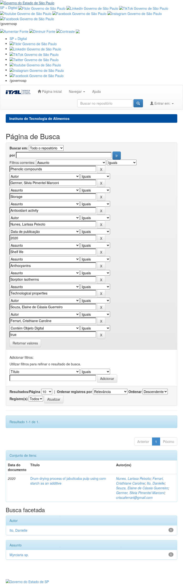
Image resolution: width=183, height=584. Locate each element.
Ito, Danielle (156, 483)
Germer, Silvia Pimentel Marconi (140, 492)
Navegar (76, 91)
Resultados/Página (25, 391)
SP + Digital (8, 7)
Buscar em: (19, 148)
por (12, 155)
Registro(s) (19, 398)
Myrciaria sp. (19, 554)
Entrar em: (162, 103)
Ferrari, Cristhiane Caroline (140, 481)
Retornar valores (25, 343)
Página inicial (51, 91)
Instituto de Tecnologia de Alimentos (39, 118)
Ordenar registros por (74, 391)
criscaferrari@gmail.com (134, 497)
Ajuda (96, 91)
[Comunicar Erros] (78, 30)
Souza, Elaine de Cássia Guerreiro (142, 488)
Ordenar (135, 391)
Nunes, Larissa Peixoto (133, 478)
